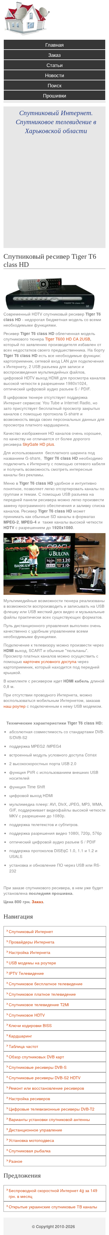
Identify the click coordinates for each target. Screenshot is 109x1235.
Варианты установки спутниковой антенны (49, 1119)
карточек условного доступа (49, 661)
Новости (54, 75)
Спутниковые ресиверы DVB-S (38, 1067)
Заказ (54, 54)
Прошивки (54, 95)
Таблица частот (23, 1046)
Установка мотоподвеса (31, 1140)
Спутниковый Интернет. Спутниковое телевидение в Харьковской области (56, 121)
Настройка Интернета (29, 952)
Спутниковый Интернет (31, 931)
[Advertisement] (54, 193)
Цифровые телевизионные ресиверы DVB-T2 (51, 1109)
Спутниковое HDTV (27, 1015)
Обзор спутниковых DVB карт (36, 1057)
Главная (54, 44)
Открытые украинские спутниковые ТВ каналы (53, 1206)
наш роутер (14, 706)
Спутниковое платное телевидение (42, 994)
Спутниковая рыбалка (30, 1150)
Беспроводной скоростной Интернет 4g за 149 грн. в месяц (53, 1193)
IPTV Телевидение (26, 973)
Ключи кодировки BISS (30, 1025)
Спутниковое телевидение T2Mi (39, 1004)
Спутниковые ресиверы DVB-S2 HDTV (45, 1077)
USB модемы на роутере (32, 963)
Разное (15, 1161)
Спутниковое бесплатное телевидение (46, 983)
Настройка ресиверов (29, 1098)
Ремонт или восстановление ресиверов (46, 1088)
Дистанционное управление (35, 1130)
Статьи (55, 64)
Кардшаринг (20, 1036)
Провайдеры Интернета (31, 942)
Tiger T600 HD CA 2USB (67, 339)
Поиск (54, 85)
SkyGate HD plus (38, 444)
